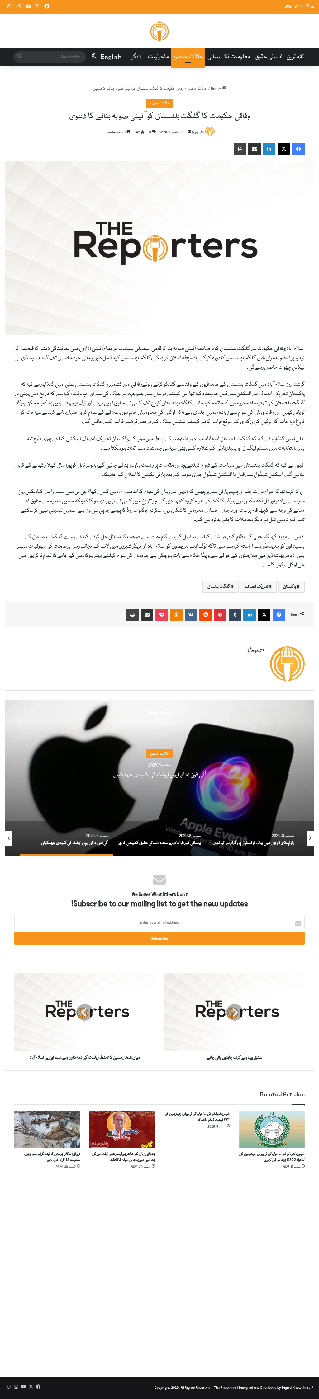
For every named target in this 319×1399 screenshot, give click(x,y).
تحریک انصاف (257, 586)
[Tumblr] (235, 615)
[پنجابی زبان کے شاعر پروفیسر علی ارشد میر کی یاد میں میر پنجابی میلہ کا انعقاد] (122, 1129)
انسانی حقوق (268, 57)
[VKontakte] (191, 615)
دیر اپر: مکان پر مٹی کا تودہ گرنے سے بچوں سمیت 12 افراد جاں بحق (52, 1157)
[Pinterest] (220, 615)
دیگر (136, 57)
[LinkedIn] (269, 149)
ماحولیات (158, 57)
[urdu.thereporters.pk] (159, 30)
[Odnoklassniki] (176, 615)
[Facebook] (298, 149)
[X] (284, 149)
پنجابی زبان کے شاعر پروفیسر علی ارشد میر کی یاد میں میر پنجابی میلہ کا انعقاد (123, 1157)
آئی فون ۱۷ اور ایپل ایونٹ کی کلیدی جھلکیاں (159, 775)
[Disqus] (159, 1273)
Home (216, 89)
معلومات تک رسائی (228, 57)
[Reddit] (205, 615)
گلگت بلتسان (218, 586)
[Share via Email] (254, 149)
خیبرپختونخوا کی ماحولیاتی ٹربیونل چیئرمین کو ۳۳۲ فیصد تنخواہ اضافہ (198, 1117)
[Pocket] (161, 615)
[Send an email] (189, 132)
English (111, 57)
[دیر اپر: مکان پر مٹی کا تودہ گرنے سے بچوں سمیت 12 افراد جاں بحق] (47, 1129)
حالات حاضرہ (188, 57)
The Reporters (225, 1387)
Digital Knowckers (296, 1387)
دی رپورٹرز (198, 132)
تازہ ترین (295, 57)
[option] (159, 778)
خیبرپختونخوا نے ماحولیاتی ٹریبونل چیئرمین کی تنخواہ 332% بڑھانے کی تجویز (272, 1157)
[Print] (240, 149)
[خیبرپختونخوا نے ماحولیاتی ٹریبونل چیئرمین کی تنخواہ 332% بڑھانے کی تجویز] (272, 1129)
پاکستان (289, 586)
